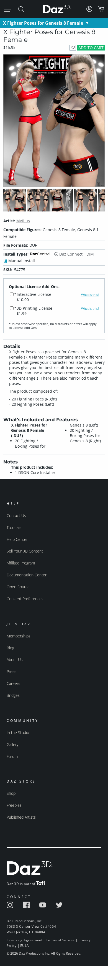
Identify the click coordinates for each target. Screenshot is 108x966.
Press (11, 671)
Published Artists (21, 817)
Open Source (18, 586)
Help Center (17, 539)
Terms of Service (60, 940)
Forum (12, 756)
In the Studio (18, 732)
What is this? (90, 295)
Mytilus (23, 220)
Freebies (14, 805)
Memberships (18, 636)
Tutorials (14, 527)
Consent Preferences (25, 598)
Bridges (13, 695)
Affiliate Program (21, 563)
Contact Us (16, 515)
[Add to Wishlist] (73, 48)
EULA (24, 945)
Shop (11, 793)
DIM (90, 254)
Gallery (12, 744)
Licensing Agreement (24, 940)
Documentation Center (27, 574)
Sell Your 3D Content (25, 551)
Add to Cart (91, 47)
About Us (15, 659)
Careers (13, 683)
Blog (10, 647)
